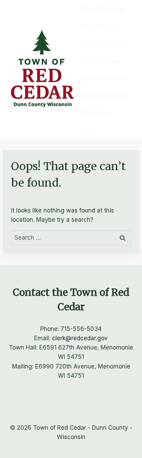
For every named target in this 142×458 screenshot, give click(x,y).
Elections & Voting (100, 60)
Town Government (101, 43)
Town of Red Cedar (102, 8)
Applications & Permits (105, 78)
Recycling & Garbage (104, 95)
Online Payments (99, 26)
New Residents (97, 112)
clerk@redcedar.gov (80, 338)
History (87, 130)
